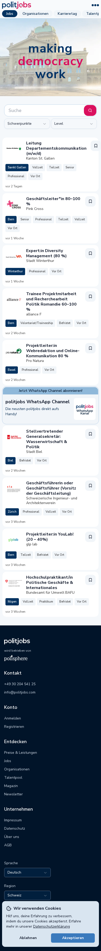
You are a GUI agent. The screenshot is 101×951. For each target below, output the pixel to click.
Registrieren (14, 726)
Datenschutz (14, 828)
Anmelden (12, 718)
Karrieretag (67, 13)
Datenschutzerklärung (51, 926)
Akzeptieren (73, 937)
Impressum (13, 820)
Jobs (9, 13)
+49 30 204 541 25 (19, 684)
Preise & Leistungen (20, 752)
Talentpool (13, 777)
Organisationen (35, 13)
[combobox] (27, 123)
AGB (8, 845)
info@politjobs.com (19, 692)
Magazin (11, 785)
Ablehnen (28, 937)
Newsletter (13, 794)
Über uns (11, 836)
